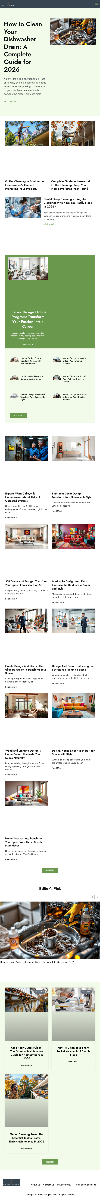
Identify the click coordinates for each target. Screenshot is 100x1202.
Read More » (28, 344)
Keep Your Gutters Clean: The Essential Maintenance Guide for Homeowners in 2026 (26, 1053)
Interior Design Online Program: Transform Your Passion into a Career (27, 319)
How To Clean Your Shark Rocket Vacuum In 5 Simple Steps (73, 1051)
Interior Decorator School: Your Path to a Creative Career (75, 379)
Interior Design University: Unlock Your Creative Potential (75, 361)
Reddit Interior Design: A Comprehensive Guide (31, 377)
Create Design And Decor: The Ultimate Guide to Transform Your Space (25, 669)
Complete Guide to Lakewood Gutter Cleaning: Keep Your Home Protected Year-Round (70, 185)
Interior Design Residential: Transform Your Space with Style (32, 397)
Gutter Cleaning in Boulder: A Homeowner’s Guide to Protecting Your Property (24, 185)
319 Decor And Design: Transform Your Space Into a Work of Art (26, 583)
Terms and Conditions (85, 1184)
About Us (35, 1184)
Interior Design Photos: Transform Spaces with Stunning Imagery (31, 361)
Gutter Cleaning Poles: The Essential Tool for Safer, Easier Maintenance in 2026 (26, 1138)
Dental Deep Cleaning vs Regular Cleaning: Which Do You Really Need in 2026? (68, 203)
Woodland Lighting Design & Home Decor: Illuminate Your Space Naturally (23, 754)
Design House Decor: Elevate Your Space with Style (73, 752)
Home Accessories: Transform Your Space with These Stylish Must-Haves (23, 842)
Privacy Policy (64, 1184)
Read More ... (11, 101)
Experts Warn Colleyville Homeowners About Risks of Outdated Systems (22, 497)
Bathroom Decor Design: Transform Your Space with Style (72, 495)
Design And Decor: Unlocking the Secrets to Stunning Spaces (73, 668)
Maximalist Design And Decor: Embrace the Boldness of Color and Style (71, 585)
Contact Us (48, 1184)
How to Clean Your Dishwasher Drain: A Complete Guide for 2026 (23, 47)
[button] (96, 4)
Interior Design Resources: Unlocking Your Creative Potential (75, 397)
